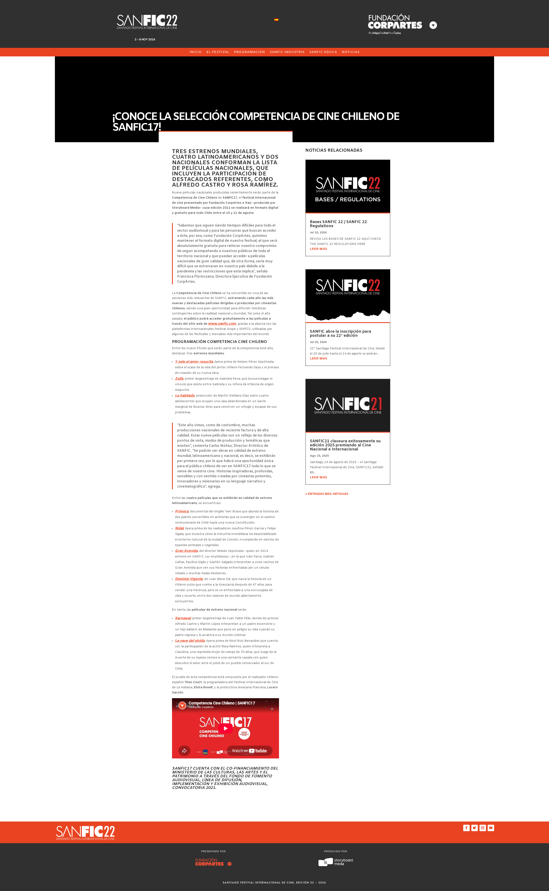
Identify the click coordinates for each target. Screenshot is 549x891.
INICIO (196, 52)
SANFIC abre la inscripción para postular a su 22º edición (340, 333)
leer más (318, 249)
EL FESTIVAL (218, 52)
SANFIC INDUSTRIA (287, 52)
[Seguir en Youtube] (491, 828)
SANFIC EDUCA (323, 52)
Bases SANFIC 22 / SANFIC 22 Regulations (338, 224)
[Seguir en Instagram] (483, 828)
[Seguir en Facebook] (466, 828)
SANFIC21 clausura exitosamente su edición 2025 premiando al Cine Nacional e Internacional (345, 445)
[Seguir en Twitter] (474, 828)
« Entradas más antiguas (326, 494)
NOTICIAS (351, 52)
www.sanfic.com (222, 324)
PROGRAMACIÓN (249, 52)
